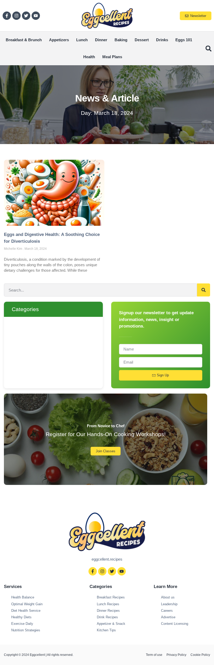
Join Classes (105, 451)
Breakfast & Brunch (24, 40)
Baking (121, 40)
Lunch (82, 40)
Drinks (162, 40)
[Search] (203, 289)
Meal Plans (112, 57)
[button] (208, 48)
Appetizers (59, 40)
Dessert (142, 40)
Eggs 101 (183, 40)
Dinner (101, 40)
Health (89, 57)
